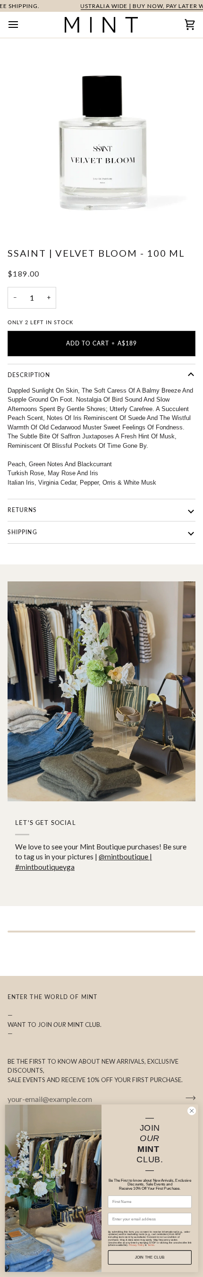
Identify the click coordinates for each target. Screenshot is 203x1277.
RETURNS (22, 509)
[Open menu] (22, 24)
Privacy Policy (136, 1245)
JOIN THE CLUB (150, 1257)
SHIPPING (22, 532)
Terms (151, 1245)
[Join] (187, 1097)
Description (29, 374)
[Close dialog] (191, 1111)
